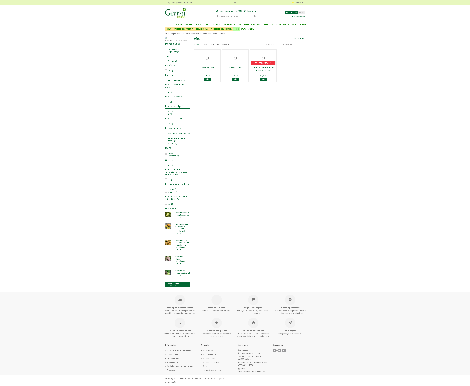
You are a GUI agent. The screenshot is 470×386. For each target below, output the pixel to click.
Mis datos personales (211, 362)
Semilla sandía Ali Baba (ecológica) (182, 213)
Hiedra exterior (207, 67)
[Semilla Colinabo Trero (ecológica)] (169, 272)
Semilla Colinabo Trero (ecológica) (182, 271)
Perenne (172, 61)
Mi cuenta (205, 345)
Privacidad (171, 370)
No (170, 70)
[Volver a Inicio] (166, 33)
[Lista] (198, 45)
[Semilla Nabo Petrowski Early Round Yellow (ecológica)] (169, 242)
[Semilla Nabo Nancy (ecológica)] (169, 258)
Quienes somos (173, 354)
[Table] (201, 45)
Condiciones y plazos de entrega (180, 366)
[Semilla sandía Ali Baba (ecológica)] (169, 214)
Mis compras (207, 350)
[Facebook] (275, 350)
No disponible (175, 49)
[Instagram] (284, 350)
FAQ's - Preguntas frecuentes (179, 350)
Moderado (173, 155)
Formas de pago (173, 358)
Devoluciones (172, 362)
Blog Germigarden (174, 2)
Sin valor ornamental (178, 80)
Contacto (188, 2)
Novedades (171, 208)
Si (170, 92)
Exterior (172, 189)
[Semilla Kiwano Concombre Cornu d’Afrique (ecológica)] (169, 226)
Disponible (173, 51)
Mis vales (206, 366)
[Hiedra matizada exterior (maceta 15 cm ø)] (263, 58)
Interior (172, 192)
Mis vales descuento (210, 354)
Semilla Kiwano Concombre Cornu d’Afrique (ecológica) (181, 227)
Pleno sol (173, 143)
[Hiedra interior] (235, 58)
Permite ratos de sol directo (176, 139)
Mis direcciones (208, 358)
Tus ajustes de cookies (211, 370)
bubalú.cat (173, 382)
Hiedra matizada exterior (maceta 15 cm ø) (263, 68)
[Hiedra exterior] (207, 58)
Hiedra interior (235, 67)
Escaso (172, 153)
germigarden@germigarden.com (251, 371)
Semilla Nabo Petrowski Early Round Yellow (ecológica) (182, 244)
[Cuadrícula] (195, 45)
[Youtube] (279, 350)
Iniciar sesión (299, 16)
